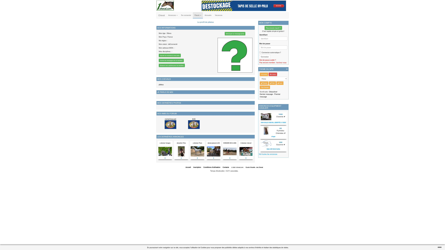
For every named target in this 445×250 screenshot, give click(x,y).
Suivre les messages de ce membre (171, 60)
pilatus (161, 84)
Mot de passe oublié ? (267, 60)
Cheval (161, 15)
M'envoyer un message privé (235, 34)
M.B (193, 119)
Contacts (226, 167)
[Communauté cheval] (177, 6)
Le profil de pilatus (205, 22)
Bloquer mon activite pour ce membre (172, 65)
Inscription (197, 167)
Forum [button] (197, 15)
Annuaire (208, 15)
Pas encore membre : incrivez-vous (272, 62)
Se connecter (186, 15)
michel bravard (170, 119)
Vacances (218, 15)
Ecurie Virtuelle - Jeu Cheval (254, 167)
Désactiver (273, 91)
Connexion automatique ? (271, 52)
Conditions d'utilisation (211, 167)
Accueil (188, 167)
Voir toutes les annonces (268, 154)
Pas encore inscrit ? (273, 28)
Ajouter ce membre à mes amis (170, 55)
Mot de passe (264, 43)
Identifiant (263, 35)
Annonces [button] (172, 15)
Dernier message (266, 94)
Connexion (265, 57)
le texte (264, 74)
